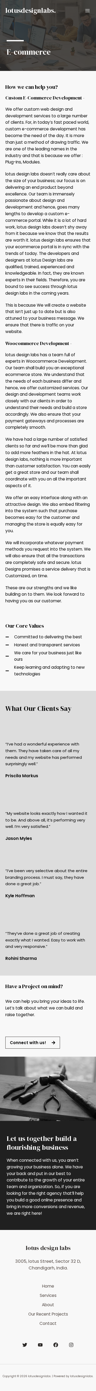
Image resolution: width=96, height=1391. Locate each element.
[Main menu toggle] (87, 10)
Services (48, 1295)
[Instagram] (71, 1344)
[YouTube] (40, 1344)
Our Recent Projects (48, 1314)
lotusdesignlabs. (30, 10)
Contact (48, 1323)
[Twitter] (24, 1344)
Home (48, 1286)
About (48, 1305)
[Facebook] (55, 1344)
